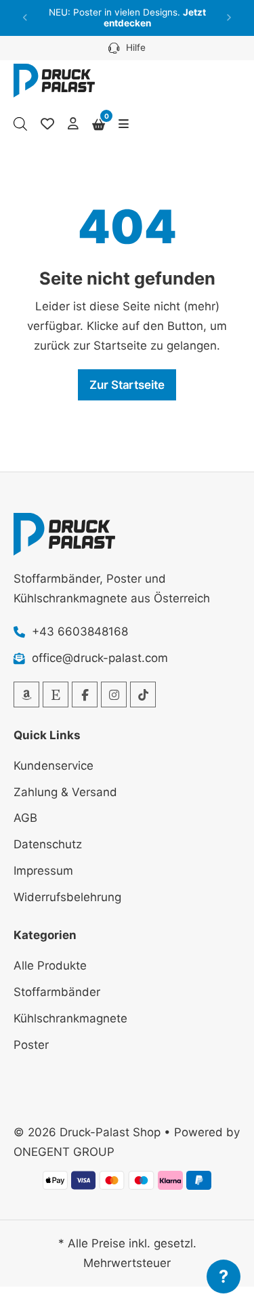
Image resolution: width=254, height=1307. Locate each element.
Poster (31, 1045)
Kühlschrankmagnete (70, 1018)
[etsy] (55, 694)
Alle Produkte (50, 965)
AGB (25, 818)
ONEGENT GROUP (64, 1152)
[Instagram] (114, 694)
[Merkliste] (47, 124)
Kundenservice (53, 765)
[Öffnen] (124, 124)
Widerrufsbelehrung (67, 897)
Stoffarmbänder (57, 992)
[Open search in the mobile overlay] (20, 124)
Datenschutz (48, 844)
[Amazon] (26, 694)
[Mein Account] (73, 124)
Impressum (43, 870)
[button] (25, 18)
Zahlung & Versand (65, 792)
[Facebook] (85, 694)
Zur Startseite (127, 385)
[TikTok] (143, 694)
